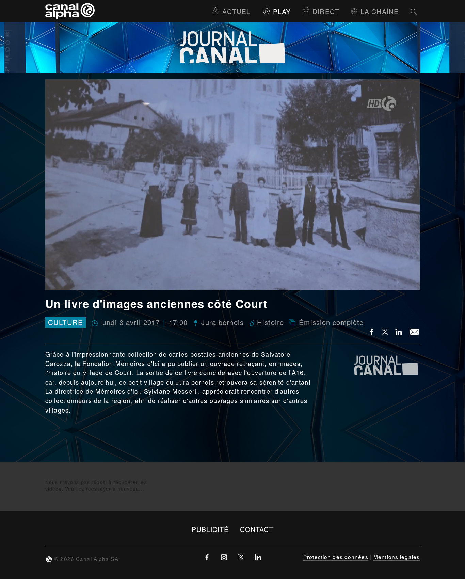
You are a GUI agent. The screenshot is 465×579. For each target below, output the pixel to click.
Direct (325, 11)
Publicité (210, 529)
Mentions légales (396, 556)
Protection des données (335, 556)
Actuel (236, 11)
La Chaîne (379, 11)
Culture (65, 322)
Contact (257, 529)
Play (282, 11)
